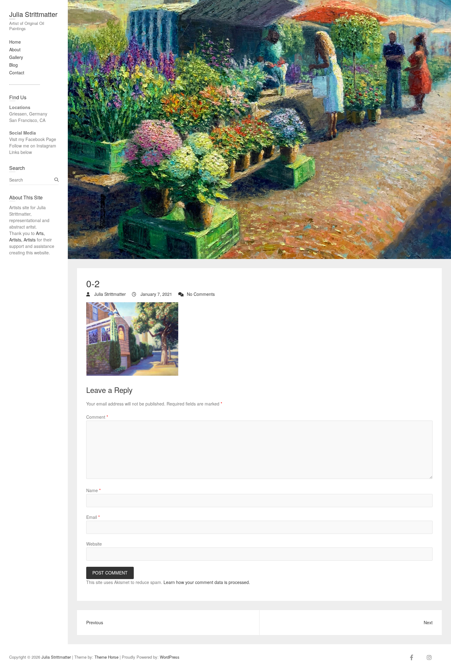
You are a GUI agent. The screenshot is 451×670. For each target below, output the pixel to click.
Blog (13, 65)
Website (94, 544)
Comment (97, 417)
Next (428, 622)
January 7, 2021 (155, 294)
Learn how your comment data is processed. (207, 582)
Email (93, 517)
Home (15, 42)
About (15, 49)
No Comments (201, 294)
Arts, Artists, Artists (27, 236)
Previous (94, 622)
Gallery (16, 57)
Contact (16, 72)
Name (93, 490)
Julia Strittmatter (33, 14)
